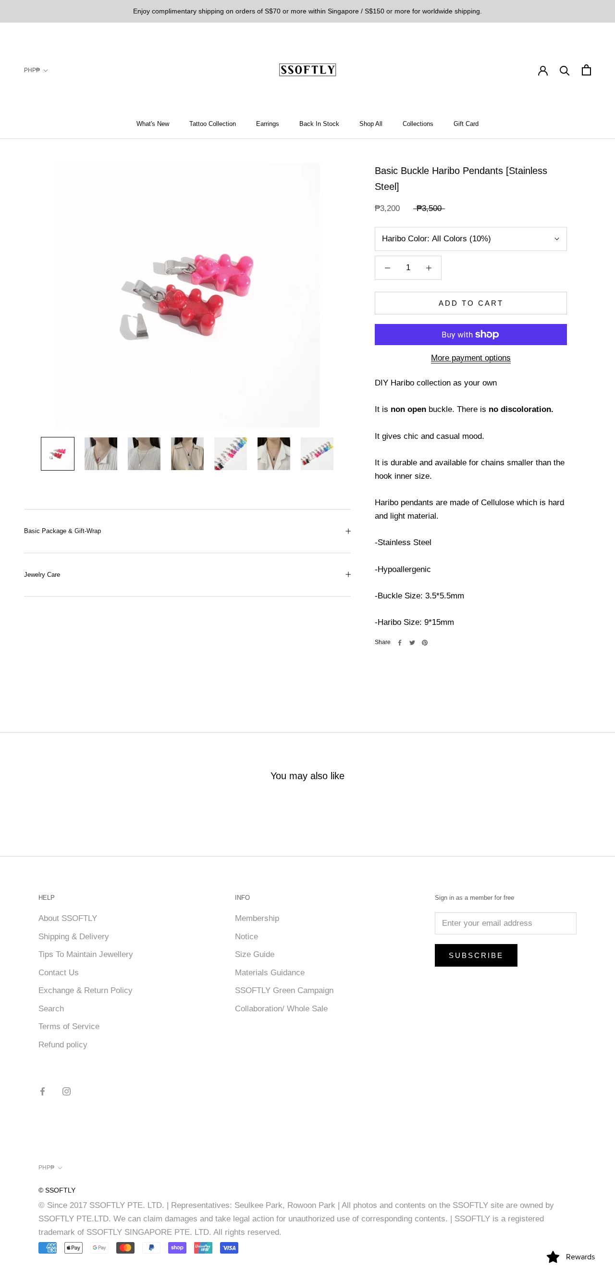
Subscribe (476, 955)
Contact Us (58, 972)
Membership (257, 918)
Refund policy (62, 1044)
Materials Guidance (270, 972)
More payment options (471, 357)
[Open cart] (586, 69)
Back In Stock (319, 123)
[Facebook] (400, 643)
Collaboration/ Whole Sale (281, 1008)
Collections (418, 123)
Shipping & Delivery (73, 936)
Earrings (267, 123)
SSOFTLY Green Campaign (284, 990)
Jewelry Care (42, 574)
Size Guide (254, 954)
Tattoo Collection (212, 123)
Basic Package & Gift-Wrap (62, 531)
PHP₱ (32, 70)
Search (51, 1008)
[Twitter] (412, 643)
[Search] (565, 70)
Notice (246, 936)
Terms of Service (68, 1026)
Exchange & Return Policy (85, 990)
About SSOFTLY (67, 918)
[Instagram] (66, 1091)
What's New (152, 123)
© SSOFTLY (56, 1190)
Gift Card (466, 123)
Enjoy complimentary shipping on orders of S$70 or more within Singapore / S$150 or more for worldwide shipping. (307, 11)
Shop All (370, 123)
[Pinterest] (425, 643)
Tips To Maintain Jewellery (85, 954)
